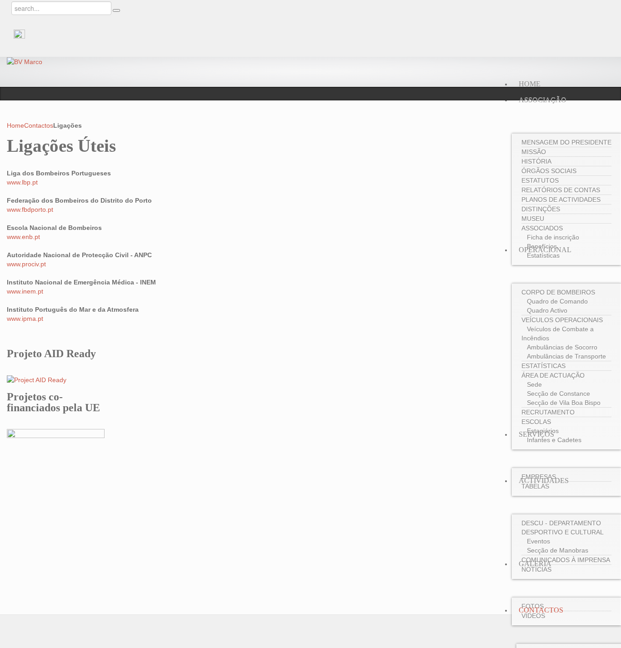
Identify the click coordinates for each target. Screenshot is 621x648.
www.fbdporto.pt (30, 209)
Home (15, 125)
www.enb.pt (23, 236)
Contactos (38, 125)
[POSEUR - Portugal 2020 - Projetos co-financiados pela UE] (56, 514)
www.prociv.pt (26, 264)
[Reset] (116, 10)
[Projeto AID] (36, 379)
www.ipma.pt (25, 318)
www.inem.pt (25, 291)
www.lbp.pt (22, 182)
